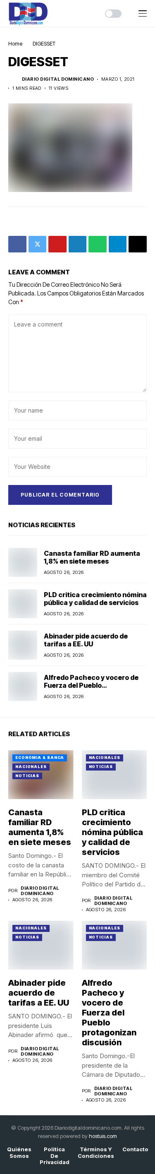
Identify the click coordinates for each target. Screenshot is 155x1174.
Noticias (27, 775)
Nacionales (31, 766)
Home (15, 43)
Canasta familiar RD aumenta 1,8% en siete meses (92, 557)
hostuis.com (103, 1136)
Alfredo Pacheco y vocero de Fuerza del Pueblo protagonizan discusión (91, 685)
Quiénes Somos (19, 1152)
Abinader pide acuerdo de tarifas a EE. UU (86, 640)
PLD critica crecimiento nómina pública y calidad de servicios (95, 599)
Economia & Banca (39, 757)
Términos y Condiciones (96, 1152)
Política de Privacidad (54, 1155)
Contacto (135, 1149)
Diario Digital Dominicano (58, 79)
